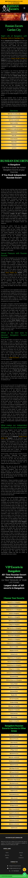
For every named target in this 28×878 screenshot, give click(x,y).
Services (21, 852)
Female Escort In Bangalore (14, 639)
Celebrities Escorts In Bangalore (14, 643)
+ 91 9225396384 (14, 3)
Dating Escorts (14, 654)
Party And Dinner (14, 691)
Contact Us (21, 857)
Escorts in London (14, 646)
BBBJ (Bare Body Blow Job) (14, 113)
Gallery (7, 857)
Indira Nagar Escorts (14, 768)
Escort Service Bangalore (14, 635)
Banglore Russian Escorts (15, 865)
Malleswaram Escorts (14, 824)
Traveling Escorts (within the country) (14, 129)
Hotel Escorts (14, 132)
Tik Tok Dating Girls (14, 698)
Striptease (14, 144)
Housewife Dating (14, 676)
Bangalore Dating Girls (14, 721)
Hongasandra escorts (14, 761)
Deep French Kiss (14, 123)
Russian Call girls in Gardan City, (19, 58)
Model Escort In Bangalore (14, 617)
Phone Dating (14, 717)
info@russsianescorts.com (15, 1)
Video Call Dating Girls (14, 687)
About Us (7, 855)
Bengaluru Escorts (14, 650)
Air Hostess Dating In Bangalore (14, 672)
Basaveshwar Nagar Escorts (14, 779)
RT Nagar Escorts (14, 805)
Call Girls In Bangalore (14, 613)
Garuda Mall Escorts (14, 794)
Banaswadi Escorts (14, 738)
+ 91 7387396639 (15, 871)
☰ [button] (24, 8)
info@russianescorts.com (15, 868)
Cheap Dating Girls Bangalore (14, 657)
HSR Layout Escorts (14, 772)
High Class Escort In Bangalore (14, 628)
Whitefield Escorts (14, 753)
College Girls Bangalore (14, 624)
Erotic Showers (14, 138)
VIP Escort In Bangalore (14, 620)
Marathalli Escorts (14, 783)
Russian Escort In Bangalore (14, 602)
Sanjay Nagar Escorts (14, 816)
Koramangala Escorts (14, 735)
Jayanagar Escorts (14, 775)
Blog (21, 855)
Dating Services (14, 713)
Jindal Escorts (14, 827)
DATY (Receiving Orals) (14, 120)
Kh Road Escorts (14, 801)
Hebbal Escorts (14, 790)
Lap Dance (14, 147)
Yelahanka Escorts (14, 764)
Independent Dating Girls (14, 709)
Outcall (14, 126)
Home (7, 852)
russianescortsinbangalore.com (19, 876)
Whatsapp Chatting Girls (14, 706)
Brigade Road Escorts (14, 812)
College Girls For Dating (14, 669)
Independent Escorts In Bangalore (14, 609)
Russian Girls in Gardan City (12, 38)
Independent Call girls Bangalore (14, 632)
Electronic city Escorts (14, 757)
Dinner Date (14, 141)
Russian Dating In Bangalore (14, 661)
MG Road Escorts (14, 746)
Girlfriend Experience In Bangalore (14, 680)
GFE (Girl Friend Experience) (14, 116)
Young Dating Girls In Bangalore (14, 665)
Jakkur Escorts (14, 798)
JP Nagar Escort (14, 749)
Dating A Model (14, 683)
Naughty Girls (14, 695)
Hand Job (14, 135)
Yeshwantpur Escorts (14, 820)
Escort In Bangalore (14, 606)
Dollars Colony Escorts (14, 809)
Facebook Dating (14, 702)
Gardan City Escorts (14, 357)
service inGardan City (11, 272)
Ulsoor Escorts (14, 742)
